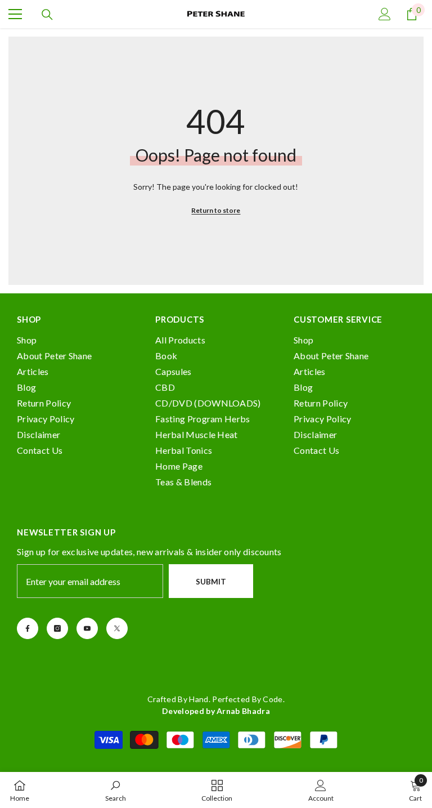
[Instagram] (57, 628)
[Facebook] (27, 628)
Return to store (215, 210)
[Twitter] (117, 628)
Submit (211, 581)
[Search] (47, 14)
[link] (115, 790)
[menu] (15, 14)
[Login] (385, 14)
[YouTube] (87, 628)
